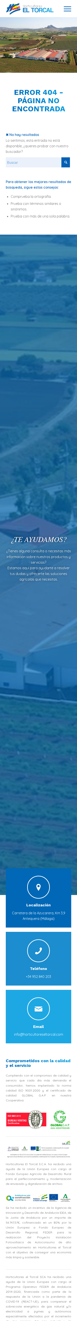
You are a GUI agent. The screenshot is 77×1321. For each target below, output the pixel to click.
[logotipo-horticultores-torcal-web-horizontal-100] (32, 8)
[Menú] (65, 8)
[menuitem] (65, 8)
